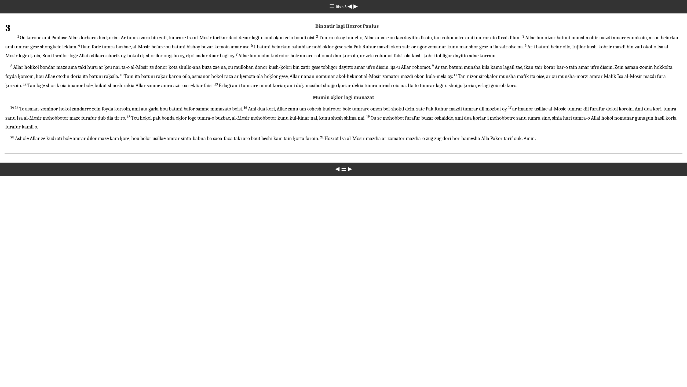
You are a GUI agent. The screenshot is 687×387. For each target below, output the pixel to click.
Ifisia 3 (342, 7)
